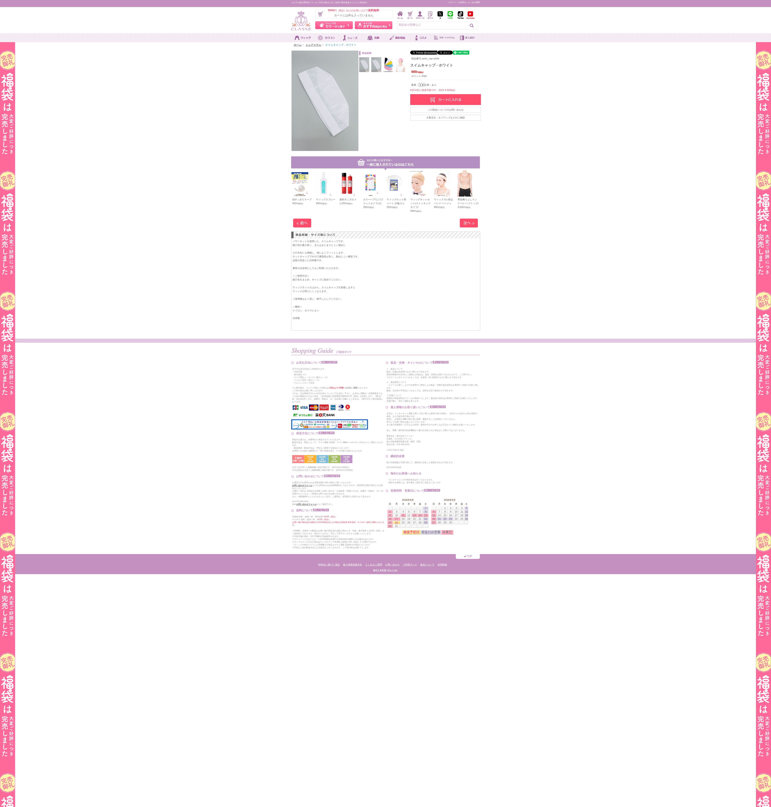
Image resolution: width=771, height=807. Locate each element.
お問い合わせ (392, 564)
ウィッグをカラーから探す (334, 25)
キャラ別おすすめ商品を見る (373, 25)
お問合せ (463, 2)
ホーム (298, 44)
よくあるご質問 (373, 564)
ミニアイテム (313, 44)
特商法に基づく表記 (329, 564)
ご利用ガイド (410, 564)
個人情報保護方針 (352, 564)
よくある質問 (474, 2)
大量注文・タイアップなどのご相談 (445, 117)
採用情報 (442, 564)
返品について (427, 564)
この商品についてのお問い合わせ (445, 109)
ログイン (453, 2)
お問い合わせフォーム (302, 485)
